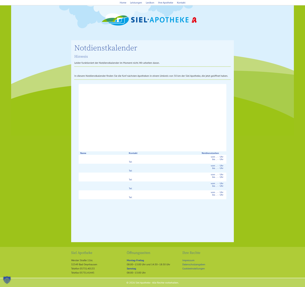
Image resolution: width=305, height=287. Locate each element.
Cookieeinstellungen (193, 268)
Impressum (188, 260)
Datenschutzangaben (193, 264)
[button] (7, 280)
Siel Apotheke (152, 19)
